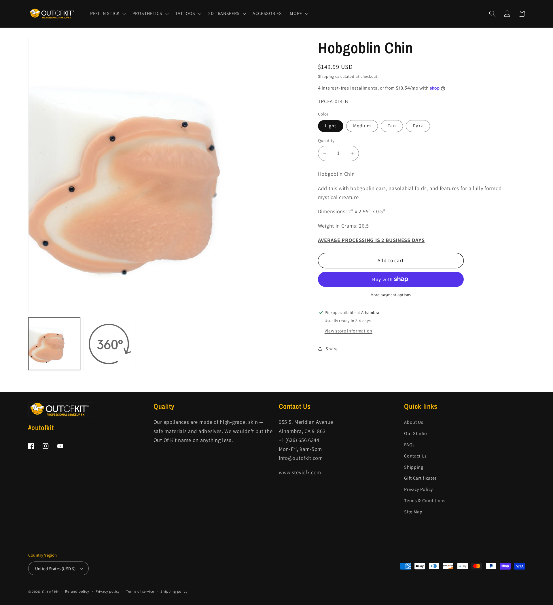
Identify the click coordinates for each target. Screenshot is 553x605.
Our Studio (415, 433)
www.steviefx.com (300, 472)
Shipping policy (174, 591)
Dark (418, 126)
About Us (413, 422)
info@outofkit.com (301, 457)
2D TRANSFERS (224, 13)
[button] (107, 13)
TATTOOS (185, 13)
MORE (296, 13)
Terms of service (140, 591)
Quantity (326, 140)
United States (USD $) (55, 568)
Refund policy (77, 591)
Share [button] (331, 348)
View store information (348, 331)
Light (330, 126)
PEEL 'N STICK (105, 13)
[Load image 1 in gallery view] (54, 344)
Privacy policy (108, 591)
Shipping (326, 76)
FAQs (409, 445)
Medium (362, 126)
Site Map (413, 512)
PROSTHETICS (147, 13)
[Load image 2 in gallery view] (110, 344)
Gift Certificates (420, 478)
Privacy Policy (418, 489)
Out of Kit (50, 591)
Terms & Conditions (424, 501)
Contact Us (415, 456)
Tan (392, 126)
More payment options (391, 294)
